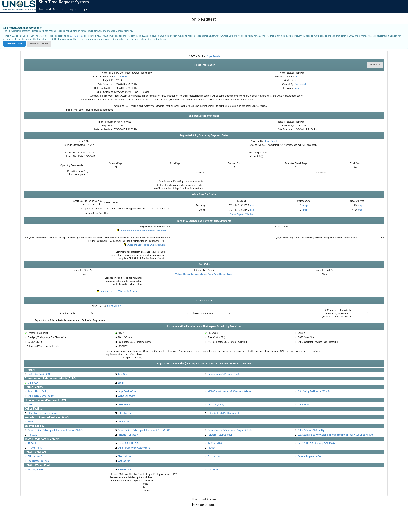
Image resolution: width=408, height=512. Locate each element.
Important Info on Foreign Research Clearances (142, 231)
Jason (30, 422)
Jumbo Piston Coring (38, 391)
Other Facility (124, 413)
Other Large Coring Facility (41, 396)
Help (71, 9)
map (252, 205)
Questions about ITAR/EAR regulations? (146, 245)
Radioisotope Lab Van (38, 461)
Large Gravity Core (127, 391)
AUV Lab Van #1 (36, 456)
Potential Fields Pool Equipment (223, 413)
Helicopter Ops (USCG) (39, 374)
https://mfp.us (76, 36)
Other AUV (33, 383)
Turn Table (213, 470)
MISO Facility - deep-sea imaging (44, 413)
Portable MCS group (128, 435)
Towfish (211, 448)
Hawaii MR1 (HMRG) (128, 443)
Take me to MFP (14, 44)
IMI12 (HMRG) (215, 443)
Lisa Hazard (300, 84)
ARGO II (32, 443)
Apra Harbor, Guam (223, 274)
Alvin (30, 405)
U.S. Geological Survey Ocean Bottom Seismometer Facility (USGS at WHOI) (335, 435)
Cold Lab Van (214, 456)
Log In (84, 9)
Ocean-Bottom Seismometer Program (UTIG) (230, 430)
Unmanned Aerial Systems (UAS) (224, 374)
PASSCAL (32, 435)
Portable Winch (125, 470)
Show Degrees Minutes (241, 214)
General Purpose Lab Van (310, 456)
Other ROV (123, 422)
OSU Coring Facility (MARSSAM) (314, 391)
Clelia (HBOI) (124, 405)
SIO (126, 77)
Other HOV (303, 405)
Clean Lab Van (124, 456)
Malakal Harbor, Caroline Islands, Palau (194, 274)
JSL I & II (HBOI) (216, 405)
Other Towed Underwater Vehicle (134, 448)
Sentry (121, 383)
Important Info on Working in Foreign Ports (120, 291)
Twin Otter (123, 374)
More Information (39, 44)
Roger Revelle (213, 56)
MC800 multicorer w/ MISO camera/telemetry (231, 391)
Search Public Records (49, 9)
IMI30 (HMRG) (35, 448)
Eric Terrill (119, 77)
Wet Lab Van (124, 461)
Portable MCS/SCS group (220, 435)
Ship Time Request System (64, 2)
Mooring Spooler (36, 470)
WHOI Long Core (126, 396)
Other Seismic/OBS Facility (311, 430)
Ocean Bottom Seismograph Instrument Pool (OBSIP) (144, 430)
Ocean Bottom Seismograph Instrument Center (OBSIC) (55, 430)
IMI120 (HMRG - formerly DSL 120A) (316, 443)
